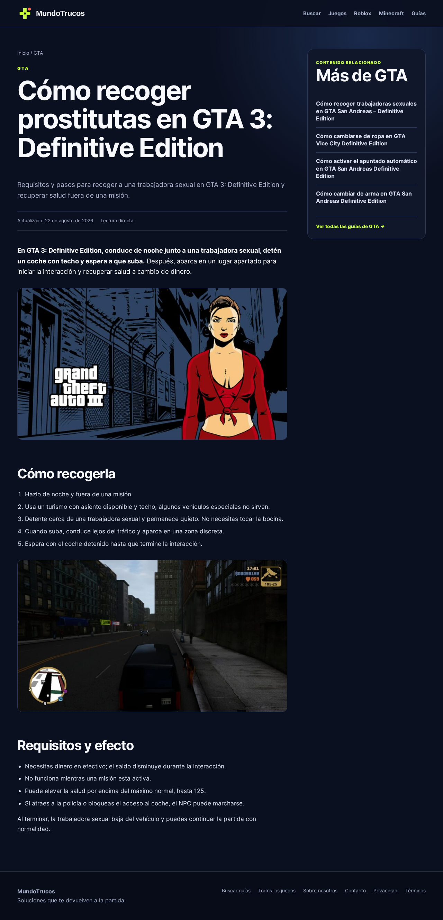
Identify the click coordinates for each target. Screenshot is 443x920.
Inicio (23, 53)
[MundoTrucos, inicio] (55, 13)
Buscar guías (236, 890)
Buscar (312, 13)
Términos (415, 890)
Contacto (355, 890)
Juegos (337, 13)
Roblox (362, 13)
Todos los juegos (277, 890)
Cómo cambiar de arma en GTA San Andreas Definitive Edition (364, 197)
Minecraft (391, 13)
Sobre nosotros (320, 890)
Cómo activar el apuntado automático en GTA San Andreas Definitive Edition (366, 168)
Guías (419, 13)
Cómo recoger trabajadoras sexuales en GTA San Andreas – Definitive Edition (366, 111)
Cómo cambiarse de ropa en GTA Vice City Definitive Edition (361, 140)
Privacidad (385, 890)
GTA (38, 53)
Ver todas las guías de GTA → (350, 226)
